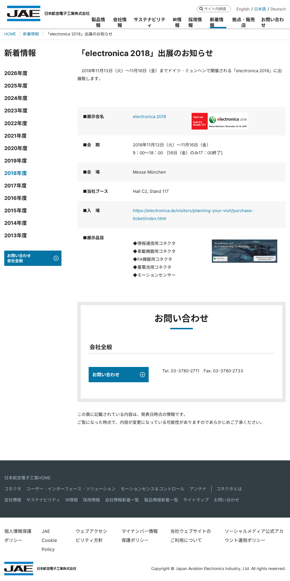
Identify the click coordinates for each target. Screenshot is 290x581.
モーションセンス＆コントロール (152, 489)
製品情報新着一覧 (161, 500)
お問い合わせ (226, 500)
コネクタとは (229, 489)
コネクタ (12, 489)
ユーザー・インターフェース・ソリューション (71, 489)
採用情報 (91, 500)
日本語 (260, 9)
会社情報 (12, 500)
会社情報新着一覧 (122, 500)
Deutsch (278, 9)
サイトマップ (196, 500)
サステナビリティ (43, 500)
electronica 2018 (149, 116)
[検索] (201, 9)
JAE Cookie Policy (49, 540)
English (243, 9)
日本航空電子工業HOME (27, 477)
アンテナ (197, 489)
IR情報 (71, 500)
